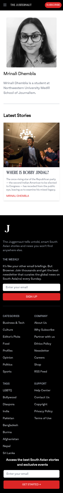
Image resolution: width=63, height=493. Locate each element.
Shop (37, 364)
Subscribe (53, 5)
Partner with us (44, 336)
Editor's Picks (11, 336)
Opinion (8, 357)
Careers (39, 357)
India (6, 411)
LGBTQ (7, 390)
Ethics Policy (42, 343)
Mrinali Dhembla (17, 196)
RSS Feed (40, 371)
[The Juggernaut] (7, 232)
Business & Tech (13, 322)
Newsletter (41, 350)
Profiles (8, 350)
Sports (7, 371)
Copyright (40, 404)
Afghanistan (11, 439)
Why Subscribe (44, 329)
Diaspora (9, 404)
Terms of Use (42, 418)
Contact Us (42, 397)
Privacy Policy (43, 411)
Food (6, 343)
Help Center (42, 390)
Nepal (6, 446)
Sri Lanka (9, 453)
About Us (40, 322)
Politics (7, 364)
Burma (7, 432)
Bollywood (9, 397)
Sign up (31, 296)
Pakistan (8, 418)
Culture (8, 329)
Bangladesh (10, 425)
